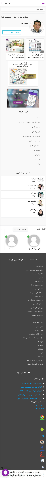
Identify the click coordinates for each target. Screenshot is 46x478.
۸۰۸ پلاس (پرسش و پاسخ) (34, 360)
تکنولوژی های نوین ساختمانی (31, 136)
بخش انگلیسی (39, 408)
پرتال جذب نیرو (38, 304)
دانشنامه (40, 356)
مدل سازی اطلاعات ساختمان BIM (32, 338)
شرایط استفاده (38, 296)
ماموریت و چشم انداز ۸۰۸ (35, 270)
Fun (39, 164)
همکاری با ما (39, 281)
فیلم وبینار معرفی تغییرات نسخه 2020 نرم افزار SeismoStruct (16, 56)
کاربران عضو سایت (37, 289)
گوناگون (37, 159)
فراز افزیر (33, 178)
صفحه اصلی (39, 10)
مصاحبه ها (37, 150)
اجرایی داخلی (36, 131)
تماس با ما (39, 278)
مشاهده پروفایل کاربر (13, 32)
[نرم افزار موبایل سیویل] (42, 430)
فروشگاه (40, 345)
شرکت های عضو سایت (35, 293)
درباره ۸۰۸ (39, 266)
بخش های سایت (38, 322)
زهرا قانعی (33, 193)
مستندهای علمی (35, 145)
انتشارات (40, 349)
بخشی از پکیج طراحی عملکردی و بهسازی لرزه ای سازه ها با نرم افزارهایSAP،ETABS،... (35, 56)
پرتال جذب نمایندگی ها (35, 300)
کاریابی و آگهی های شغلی (35, 364)
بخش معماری (39, 330)
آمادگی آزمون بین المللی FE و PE (29, 122)
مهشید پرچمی (32, 201)
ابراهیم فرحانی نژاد (34, 249)
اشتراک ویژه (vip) (37, 285)
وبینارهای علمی (35, 155)
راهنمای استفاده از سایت (35, 311)
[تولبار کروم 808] (42, 418)
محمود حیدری (11, 249)
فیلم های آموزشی (34, 141)
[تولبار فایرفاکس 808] (42, 424)
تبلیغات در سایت (37, 315)
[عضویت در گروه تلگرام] (42, 461)
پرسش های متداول (36, 307)
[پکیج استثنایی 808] (23, 86)
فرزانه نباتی (33, 210)
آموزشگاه (40, 341)
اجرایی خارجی (35, 127)
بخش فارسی (40, 405)
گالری (41, 353)
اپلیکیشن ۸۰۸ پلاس (36, 274)
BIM (39, 118)
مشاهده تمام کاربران (20, 229)
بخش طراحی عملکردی (36, 334)
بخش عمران (39, 326)
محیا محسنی (32, 185)
